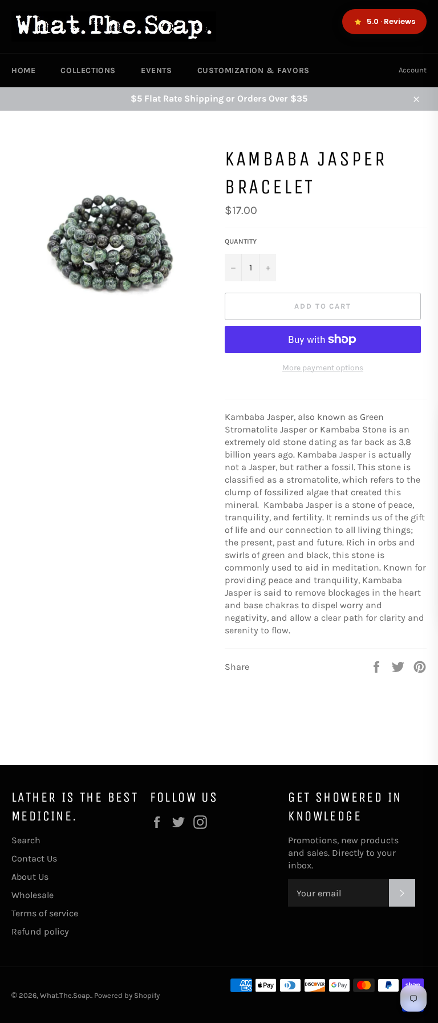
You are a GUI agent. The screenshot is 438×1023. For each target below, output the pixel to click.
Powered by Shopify (127, 995)
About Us (29, 876)
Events (156, 70)
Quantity (241, 241)
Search (25, 840)
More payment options (322, 368)
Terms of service (44, 913)
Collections (88, 70)
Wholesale (32, 894)
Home (23, 70)
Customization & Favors (253, 70)
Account (413, 70)
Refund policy (40, 931)
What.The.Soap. (65, 995)
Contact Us (34, 858)
